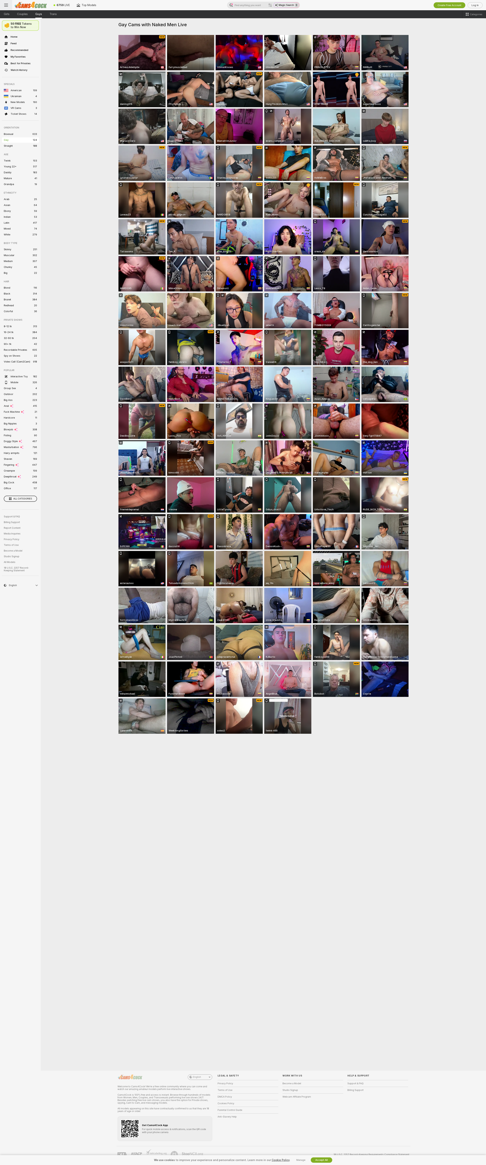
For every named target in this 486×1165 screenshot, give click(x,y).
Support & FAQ (12, 516)
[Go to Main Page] (31, 5)
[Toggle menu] (6, 5)
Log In (475, 5)
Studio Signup (11, 556)
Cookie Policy (281, 1160)
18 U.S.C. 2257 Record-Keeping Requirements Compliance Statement (371, 1154)
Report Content (12, 528)
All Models (9, 562)
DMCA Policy (225, 1096)
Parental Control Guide (230, 1110)
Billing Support (12, 522)
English (197, 1077)
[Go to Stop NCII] (193, 1154)
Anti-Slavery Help (227, 1116)
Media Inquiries (12, 533)
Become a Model (13, 550)
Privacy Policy (11, 539)
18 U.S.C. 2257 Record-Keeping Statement (16, 569)
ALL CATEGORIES (22, 498)
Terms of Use (11, 545)
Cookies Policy (226, 1103)
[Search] (270, 5)
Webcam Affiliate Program (296, 1096)
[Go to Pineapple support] (175, 1154)
